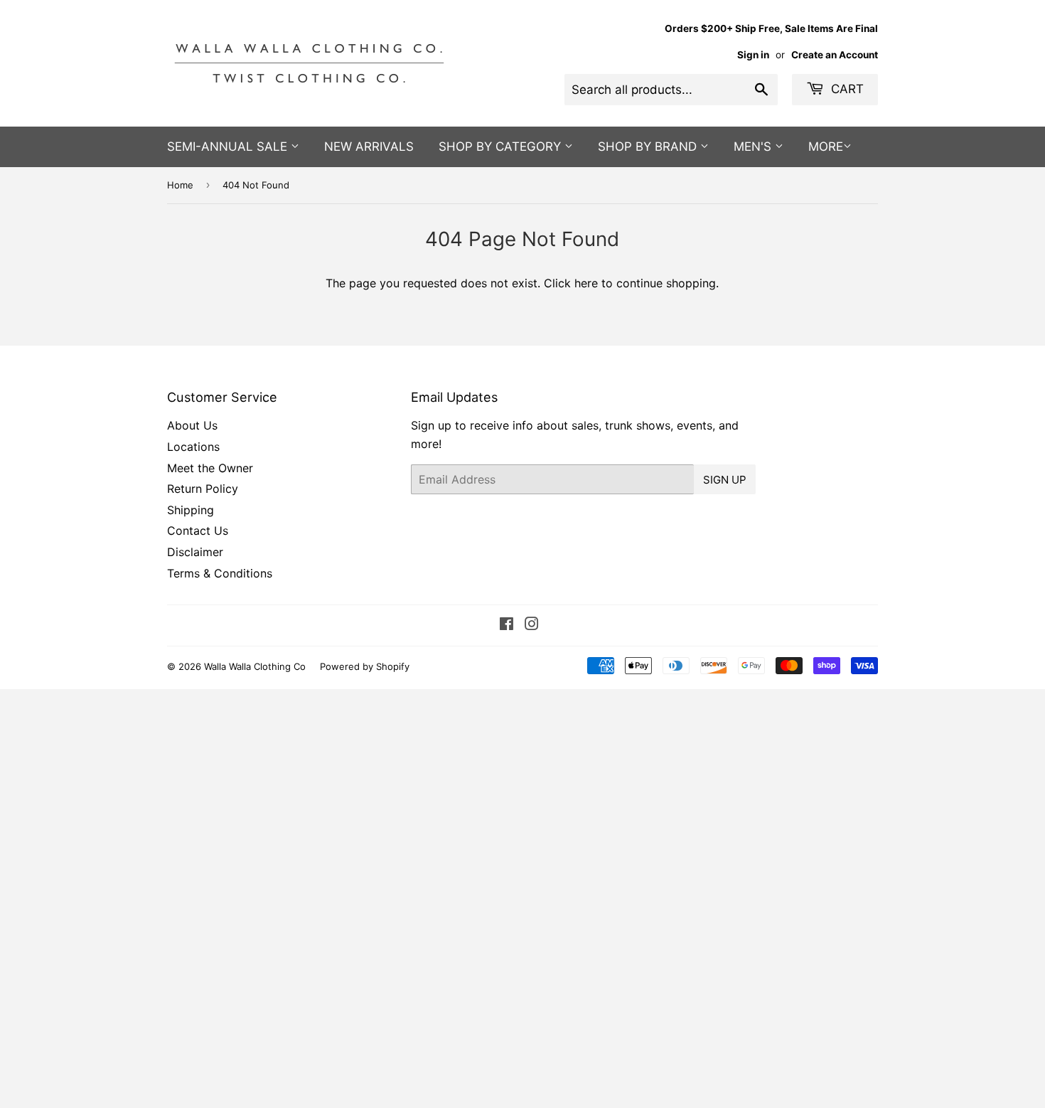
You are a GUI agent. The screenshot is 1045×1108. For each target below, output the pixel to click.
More (825, 146)
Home (180, 185)
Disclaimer (195, 552)
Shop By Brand (649, 146)
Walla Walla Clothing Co (255, 666)
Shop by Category (501, 146)
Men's (754, 146)
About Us (192, 425)
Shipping (190, 510)
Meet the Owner (210, 468)
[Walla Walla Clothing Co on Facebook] (506, 625)
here (586, 283)
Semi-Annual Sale (229, 146)
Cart (845, 89)
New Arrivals (369, 146)
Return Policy (202, 488)
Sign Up (724, 479)
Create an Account (834, 54)
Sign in (753, 54)
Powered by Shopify (364, 666)
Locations (193, 447)
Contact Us (197, 530)
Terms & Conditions (219, 573)
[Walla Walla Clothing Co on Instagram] (532, 625)
